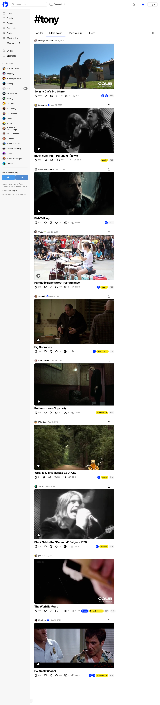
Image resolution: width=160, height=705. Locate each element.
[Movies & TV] (15, 93)
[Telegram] (21, 177)
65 (112, 611)
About (4, 184)
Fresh (92, 33)
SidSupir (42, 296)
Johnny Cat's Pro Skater (50, 91)
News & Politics (96, 611)
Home (9, 13)
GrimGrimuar (43, 361)
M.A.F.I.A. (42, 620)
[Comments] (51, 95)
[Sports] (15, 123)
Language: (9, 190)
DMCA (24, 186)
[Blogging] (15, 73)
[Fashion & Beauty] (15, 148)
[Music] (15, 118)
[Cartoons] (15, 103)
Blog (10, 184)
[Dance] (15, 153)
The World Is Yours (46, 606)
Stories (9, 33)
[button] (153, 33)
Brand (21, 184)
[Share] (108, 40)
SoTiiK (41, 486)
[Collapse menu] (31, 700)
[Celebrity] (15, 138)
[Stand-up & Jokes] (15, 78)
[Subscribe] (26, 88)
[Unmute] (38, 149)
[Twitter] (8, 177)
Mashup (103, 546)
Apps (16, 184)
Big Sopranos (43, 347)
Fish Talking (42, 218)
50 (111, 96)
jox (39, 556)
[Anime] (15, 88)
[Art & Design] (15, 108)
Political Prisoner (45, 671)
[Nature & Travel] (15, 143)
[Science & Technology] (15, 128)
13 (111, 477)
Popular (10, 18)
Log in (152, 4)
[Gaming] (15, 98)
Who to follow (12, 38)
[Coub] (5, 4)
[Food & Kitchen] (15, 133)
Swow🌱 (42, 232)
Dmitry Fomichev (45, 41)
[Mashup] (15, 83)
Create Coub (59, 4)
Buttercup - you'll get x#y (50, 408)
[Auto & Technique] (15, 158)
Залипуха (42, 105)
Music (104, 160)
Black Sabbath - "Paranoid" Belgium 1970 (60, 542)
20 (111, 223)
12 (111, 675)
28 (111, 160)
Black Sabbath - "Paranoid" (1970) (56, 155)
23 (111, 413)
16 (111, 546)
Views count (75, 33)
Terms (5, 186)
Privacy (12, 186)
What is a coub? (13, 43)
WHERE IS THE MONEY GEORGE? (55, 472)
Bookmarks (11, 56)
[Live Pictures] (15, 113)
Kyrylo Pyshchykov (46, 169)
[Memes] (15, 163)
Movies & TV (103, 351)
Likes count (55, 33)
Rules (18, 186)
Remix (84, 611)
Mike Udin (42, 422)
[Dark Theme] (134, 4)
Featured (10, 23)
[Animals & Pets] (15, 68)
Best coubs (11, 28)
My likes (10, 51)
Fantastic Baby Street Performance (57, 282)
